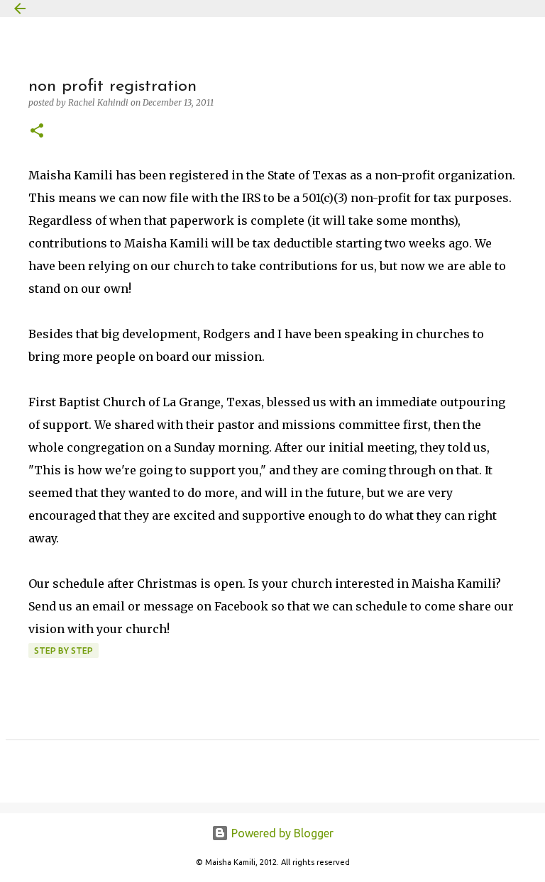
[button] (36, 131)
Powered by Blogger (281, 833)
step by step (63, 650)
